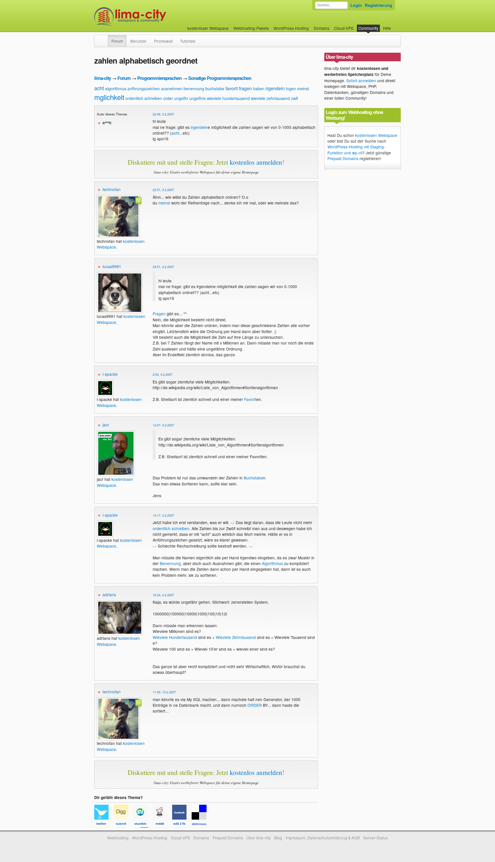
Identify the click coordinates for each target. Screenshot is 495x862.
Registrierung (378, 5)
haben (258, 88)
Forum (117, 41)
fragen (245, 88)
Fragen (159, 313)
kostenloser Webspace (208, 28)
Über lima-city (258, 838)
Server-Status (375, 838)
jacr (106, 425)
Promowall (163, 41)
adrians (109, 594)
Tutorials (187, 41)
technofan (112, 189)
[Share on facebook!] (182, 825)
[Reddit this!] (162, 825)
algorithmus (115, 88)
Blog (278, 838)
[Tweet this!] (104, 825)
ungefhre (197, 98)
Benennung (170, 563)
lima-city (102, 78)
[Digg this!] (123, 825)
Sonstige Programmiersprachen (219, 78)
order (168, 98)
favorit (231, 88)
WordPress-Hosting (291, 28)
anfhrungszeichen (143, 88)
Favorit (250, 399)
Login (356, 5)
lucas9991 (112, 266)
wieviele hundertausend (228, 98)
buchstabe (214, 88)
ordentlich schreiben (143, 98)
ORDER (254, 705)
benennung (194, 88)
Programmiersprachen (159, 78)
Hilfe (387, 28)
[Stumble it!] (143, 825)
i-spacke (110, 374)
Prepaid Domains (342, 158)
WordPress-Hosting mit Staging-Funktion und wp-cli (356, 149)
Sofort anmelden (361, 80)
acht (99, 88)
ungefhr (181, 98)
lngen (291, 88)
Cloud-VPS (343, 28)
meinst (303, 88)
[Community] (104, 38)
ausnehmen (171, 88)
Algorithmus (272, 563)
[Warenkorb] (395, 25)
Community (368, 28)
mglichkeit (109, 97)
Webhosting (118, 838)
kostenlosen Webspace (115, 482)
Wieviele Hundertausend (175, 637)
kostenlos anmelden (256, 162)
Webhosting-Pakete (251, 28)
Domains (321, 28)
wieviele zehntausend (270, 98)
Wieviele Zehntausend (236, 637)
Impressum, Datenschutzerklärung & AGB (323, 838)
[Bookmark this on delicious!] (201, 825)
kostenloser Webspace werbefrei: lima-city (151, 16)
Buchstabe (253, 478)
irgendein (275, 88)
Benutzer (138, 41)
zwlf (294, 98)
